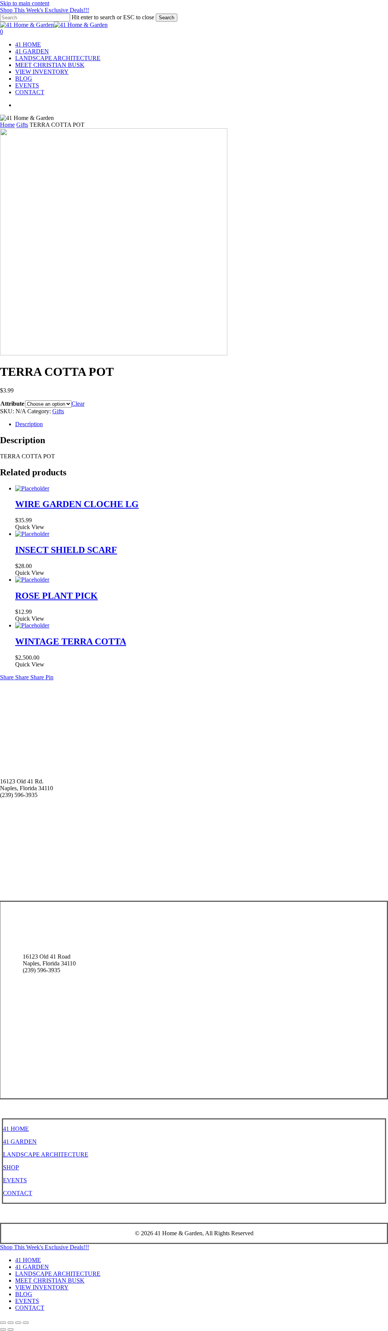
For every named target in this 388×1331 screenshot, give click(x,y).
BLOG (23, 1294)
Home (7, 124)
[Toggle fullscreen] (11, 1323)
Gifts (22, 124)
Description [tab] (29, 424)
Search (166, 17)
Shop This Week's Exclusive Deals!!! (44, 10)
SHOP (11, 1167)
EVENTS (15, 1180)
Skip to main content (24, 3)
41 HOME (16, 1129)
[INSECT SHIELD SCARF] (32, 534)
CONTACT (17, 1193)
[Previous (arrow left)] (3, 1329)
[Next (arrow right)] (11, 1329)
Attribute (12, 403)
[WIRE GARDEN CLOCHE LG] (32, 488)
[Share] (18, 1323)
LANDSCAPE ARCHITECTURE (45, 1154)
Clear (78, 403)
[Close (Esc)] (26, 1323)
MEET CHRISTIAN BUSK (49, 1280)
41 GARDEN (20, 1141)
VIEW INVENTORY (42, 1287)
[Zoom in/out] (3, 1323)
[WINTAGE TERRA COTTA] (32, 625)
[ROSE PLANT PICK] (32, 579)
